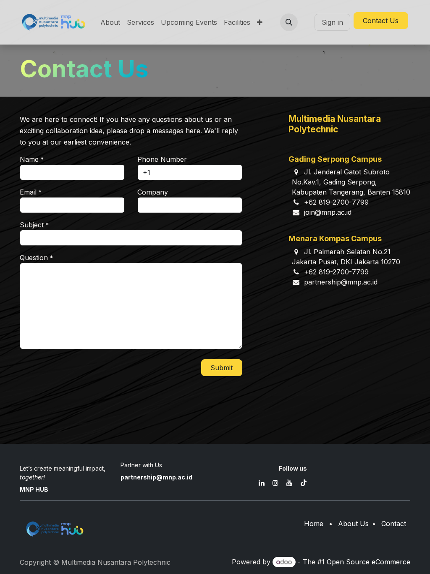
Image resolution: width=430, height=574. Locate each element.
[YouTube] (289, 483)
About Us (353, 523)
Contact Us (381, 20)
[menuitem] (110, 22)
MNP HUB (34, 489)
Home (313, 523)
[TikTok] (303, 483)
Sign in (332, 22)
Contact (393, 523)
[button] (289, 22)
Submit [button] (221, 367)
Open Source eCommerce (368, 562)
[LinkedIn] (261, 483)
